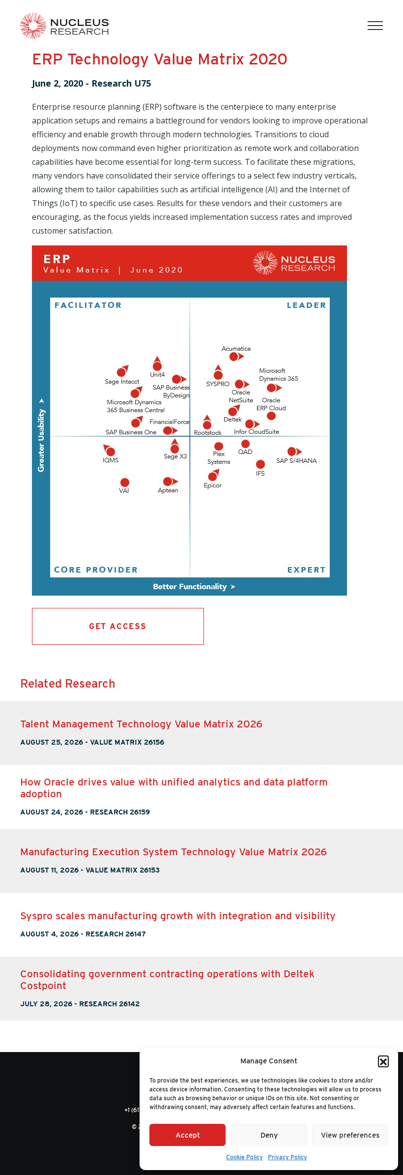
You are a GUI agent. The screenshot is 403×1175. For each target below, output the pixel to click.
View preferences (350, 1135)
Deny (269, 1135)
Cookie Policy (244, 1157)
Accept (187, 1135)
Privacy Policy (287, 1157)
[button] (383, 1061)
